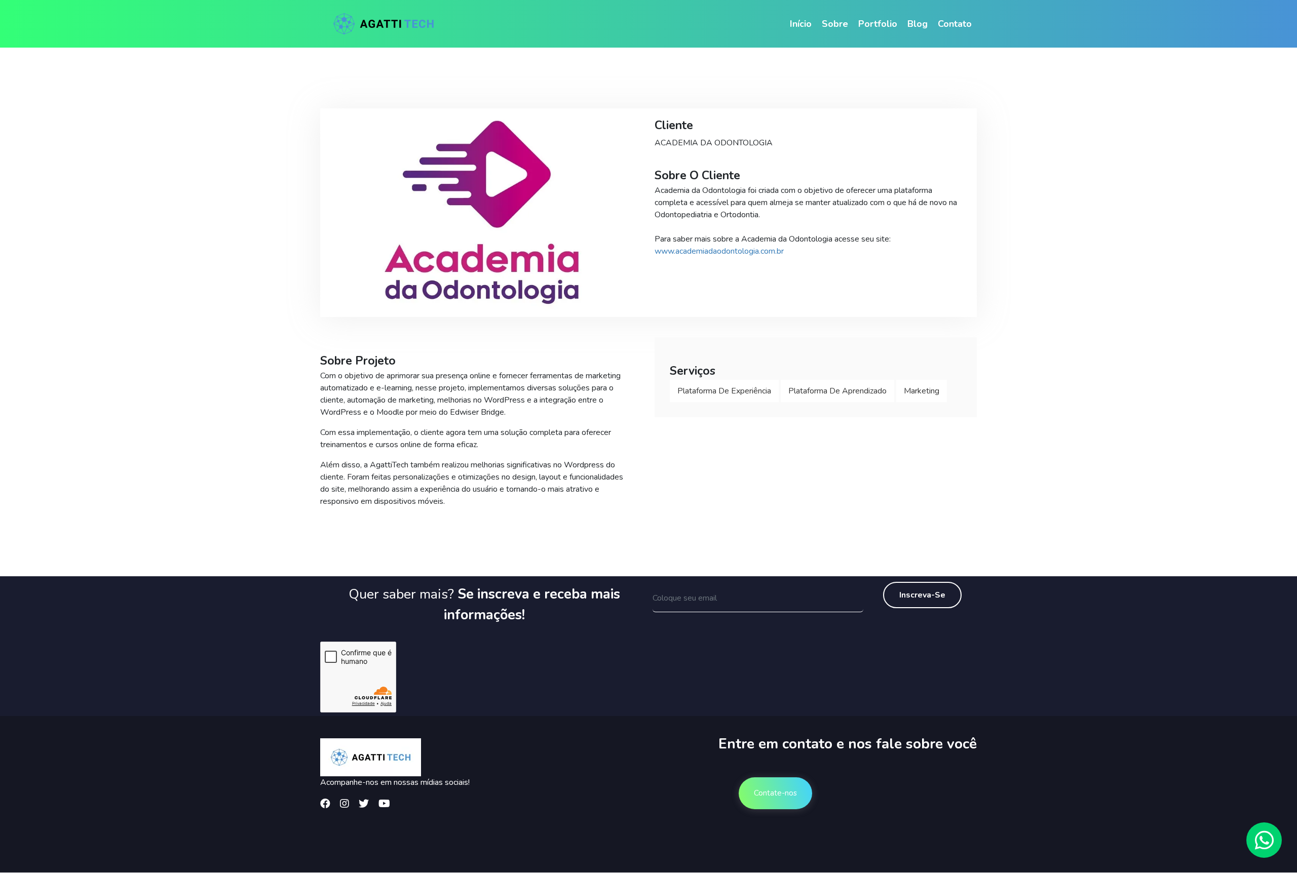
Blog (917, 24)
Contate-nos (775, 793)
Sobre (835, 24)
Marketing (921, 390)
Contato (955, 24)
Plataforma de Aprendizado (837, 390)
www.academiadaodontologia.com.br (719, 251)
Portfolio (877, 24)
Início (801, 24)
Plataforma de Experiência (724, 390)
